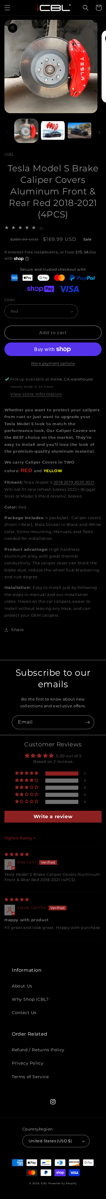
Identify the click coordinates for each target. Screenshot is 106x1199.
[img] (16, 854)
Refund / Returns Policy (38, 1049)
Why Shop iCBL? (30, 999)
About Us (22, 986)
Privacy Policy (27, 1063)
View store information (36, 394)
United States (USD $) (50, 1140)
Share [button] (17, 629)
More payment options (53, 363)
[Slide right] (99, 132)
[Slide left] (6, 132)
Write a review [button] (53, 816)
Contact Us (24, 1012)
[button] (7, 7)
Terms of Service (30, 1076)
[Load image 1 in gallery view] (26, 131)
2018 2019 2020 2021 (74, 482)
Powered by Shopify (62, 1183)
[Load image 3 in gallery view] (79, 131)
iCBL (44, 1183)
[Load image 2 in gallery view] (52, 131)
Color (9, 299)
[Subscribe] (87, 722)
